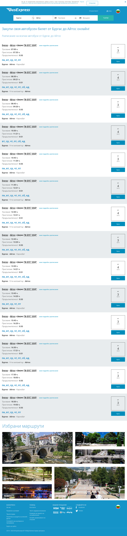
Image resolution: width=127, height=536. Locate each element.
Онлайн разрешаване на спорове (37, 518)
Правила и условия (12, 511)
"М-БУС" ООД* (30, 45)
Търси (105, 18)
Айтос (12, 45)
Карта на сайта (11, 526)
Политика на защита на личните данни (16, 517)
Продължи (92, 3)
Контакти (33, 507)
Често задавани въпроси (38, 511)
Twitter (80, 511)
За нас (8, 507)
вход (109, 11)
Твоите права (10, 514)
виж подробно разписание (48, 45)
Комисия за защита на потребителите (37, 514)
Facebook (81, 507)
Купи (118, 61)
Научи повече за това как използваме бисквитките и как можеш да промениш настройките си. (52, 2)
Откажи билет (93, 11)
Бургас (5, 45)
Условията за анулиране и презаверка (15, 522)
